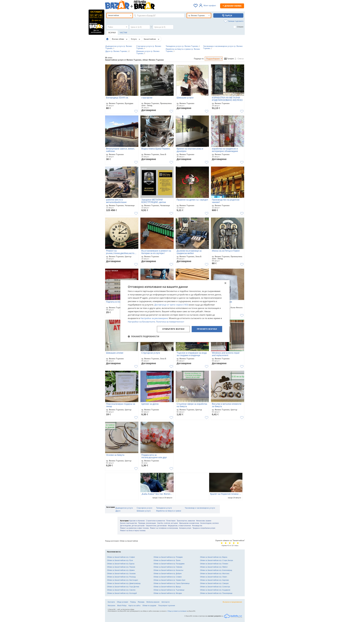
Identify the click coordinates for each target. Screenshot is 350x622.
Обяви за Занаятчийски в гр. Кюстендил (122, 580)
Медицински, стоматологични (179, 526)
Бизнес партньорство (128, 523)
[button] (143, 336)
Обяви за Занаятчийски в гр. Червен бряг (169, 580)
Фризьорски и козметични (189, 523)
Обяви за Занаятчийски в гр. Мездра (168, 593)
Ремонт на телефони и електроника (164, 528)
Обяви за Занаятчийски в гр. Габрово (168, 567)
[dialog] (175, 311)
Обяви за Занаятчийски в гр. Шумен (121, 570)
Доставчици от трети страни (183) (171, 304)
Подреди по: (199, 59)
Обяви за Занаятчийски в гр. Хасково (121, 574)
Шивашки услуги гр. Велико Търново (147, 52)
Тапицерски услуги (164, 508)
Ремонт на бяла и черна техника (132, 531)
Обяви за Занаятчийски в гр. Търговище (169, 590)
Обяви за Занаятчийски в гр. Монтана (214, 574)
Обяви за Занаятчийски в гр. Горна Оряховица (171, 583)
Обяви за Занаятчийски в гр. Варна (213, 557)
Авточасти (165, 602)
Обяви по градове (149, 606)
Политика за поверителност (170, 321)
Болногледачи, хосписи (209, 523)
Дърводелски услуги (124, 508)
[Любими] (196, 5)
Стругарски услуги (144, 508)
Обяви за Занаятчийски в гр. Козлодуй (122, 593)
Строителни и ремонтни (155, 521)
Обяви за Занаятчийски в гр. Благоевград (216, 570)
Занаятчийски (150, 39)
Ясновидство (197, 526)
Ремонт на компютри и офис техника (134, 528)
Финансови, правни (203, 521)
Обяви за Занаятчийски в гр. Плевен (214, 564)
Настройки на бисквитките (141, 321)
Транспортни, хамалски (186, 521)
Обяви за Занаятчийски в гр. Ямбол (214, 567)
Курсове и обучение (137, 521)
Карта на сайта (134, 606)
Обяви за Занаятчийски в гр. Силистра (215, 587)
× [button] (225, 283)
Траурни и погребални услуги (203, 528)
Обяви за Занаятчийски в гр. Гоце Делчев (123, 587)
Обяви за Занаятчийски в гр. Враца (167, 587)
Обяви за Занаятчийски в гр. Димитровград (123, 583)
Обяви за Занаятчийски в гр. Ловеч (213, 577)
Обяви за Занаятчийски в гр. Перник (121, 567)
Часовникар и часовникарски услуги (200, 508)
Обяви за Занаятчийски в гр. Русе (120, 560)
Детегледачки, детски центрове (132, 526)
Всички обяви (118, 39)
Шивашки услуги (144, 511)
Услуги (134, 39)
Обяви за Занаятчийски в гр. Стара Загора (216, 560)
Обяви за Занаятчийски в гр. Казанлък (168, 570)
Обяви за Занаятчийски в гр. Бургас (121, 564)
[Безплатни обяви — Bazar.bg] (117, 6)
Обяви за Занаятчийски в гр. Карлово (214, 580)
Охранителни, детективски (156, 526)
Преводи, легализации (147, 523)
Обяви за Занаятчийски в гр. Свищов (214, 583)
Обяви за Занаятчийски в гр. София (121, 557)
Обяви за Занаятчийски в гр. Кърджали (215, 590)
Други (118, 511)
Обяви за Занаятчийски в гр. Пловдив (168, 557)
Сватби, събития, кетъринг (167, 523)
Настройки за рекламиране (154, 318)
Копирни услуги (185, 528)
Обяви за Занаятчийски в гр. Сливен (168, 577)
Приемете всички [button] (207, 329)
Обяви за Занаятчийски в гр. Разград (121, 577)
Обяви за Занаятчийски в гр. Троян (167, 560)
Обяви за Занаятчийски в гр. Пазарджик (169, 564)
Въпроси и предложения (232, 602)
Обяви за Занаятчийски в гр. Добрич (168, 574)
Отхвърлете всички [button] (173, 329)
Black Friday (121, 606)
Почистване (171, 521)
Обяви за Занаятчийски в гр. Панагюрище (216, 593)
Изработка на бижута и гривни (168, 511)
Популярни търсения (166, 606)
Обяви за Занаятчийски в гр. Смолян (121, 590)
